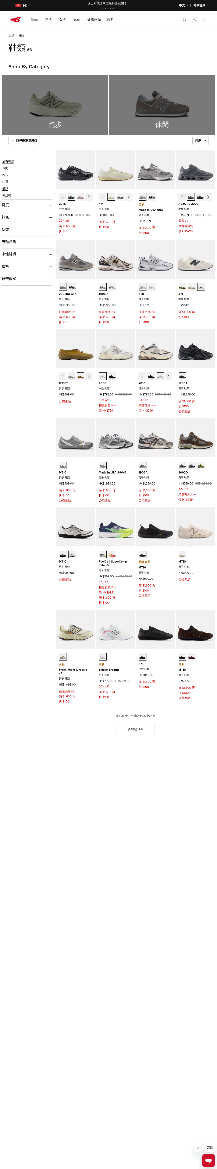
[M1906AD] (142, 465)
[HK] (16, 5)
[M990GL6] (102, 465)
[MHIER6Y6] (63, 656)
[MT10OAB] (63, 465)
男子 (11, 35)
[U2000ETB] (200, 196)
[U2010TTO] (160, 376)
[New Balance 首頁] (16, 19)
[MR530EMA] (152, 287)
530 (141, 294)
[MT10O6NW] (63, 554)
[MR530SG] (142, 287)
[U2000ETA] (191, 196)
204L (62, 204)
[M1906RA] (102, 287)
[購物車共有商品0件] (203, 19)
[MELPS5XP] (102, 656)
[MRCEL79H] (102, 554)
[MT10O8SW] (72, 554)
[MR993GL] (142, 196)
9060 (102, 383)
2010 (142, 383)
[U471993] (142, 656)
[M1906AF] (182, 376)
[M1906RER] (112, 287)
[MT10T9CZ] (80, 376)
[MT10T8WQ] (71, 376)
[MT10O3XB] (182, 656)
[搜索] (184, 19)
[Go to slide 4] (111, 8)
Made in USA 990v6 (113, 472)
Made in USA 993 (151, 210)
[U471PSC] (191, 287)
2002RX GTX (68, 294)
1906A (183, 383)
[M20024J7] (182, 465)
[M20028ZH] (201, 465)
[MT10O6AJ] (191, 656)
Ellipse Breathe (109, 670)
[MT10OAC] (142, 554)
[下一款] (89, 197)
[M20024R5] (191, 465)
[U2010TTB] (151, 376)
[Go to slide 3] (108, 8)
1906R (103, 294)
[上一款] (62, 197)
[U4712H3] (111, 196)
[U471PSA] (182, 287)
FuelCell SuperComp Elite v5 (113, 563)
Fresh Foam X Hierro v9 (73, 671)
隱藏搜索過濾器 (26, 140)
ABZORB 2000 (188, 204)
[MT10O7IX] (182, 554)
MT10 (62, 472)
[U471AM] (201, 287)
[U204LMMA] (80, 196)
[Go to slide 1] (103, 8)
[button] (194, 19)
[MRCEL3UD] (112, 554)
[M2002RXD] (72, 287)
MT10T (63, 383)
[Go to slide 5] (113, 8)
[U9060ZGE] (112, 376)
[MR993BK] (152, 196)
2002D (183, 472)
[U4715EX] (120, 196)
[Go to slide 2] (106, 8)
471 (101, 204)
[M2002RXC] (63, 287)
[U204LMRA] (71, 196)
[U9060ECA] (102, 376)
